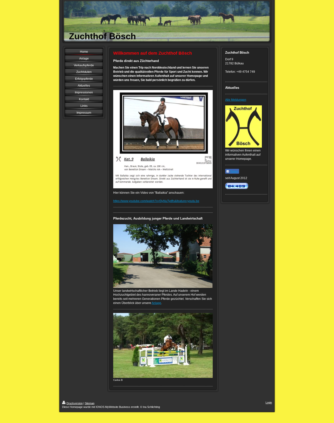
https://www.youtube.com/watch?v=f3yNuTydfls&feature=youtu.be (156, 201)
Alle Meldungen (235, 99)
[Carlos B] (163, 345)
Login (269, 402)
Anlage (156, 303)
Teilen (233, 171)
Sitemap (89, 403)
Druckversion (75, 403)
